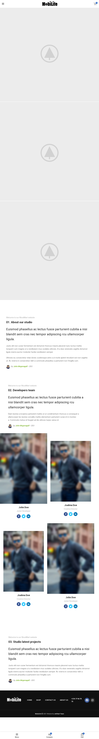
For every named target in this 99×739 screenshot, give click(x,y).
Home (29, 700)
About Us (64, 700)
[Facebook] (87, 700)
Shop (38, 700)
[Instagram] (92, 700)
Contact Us (50, 700)
